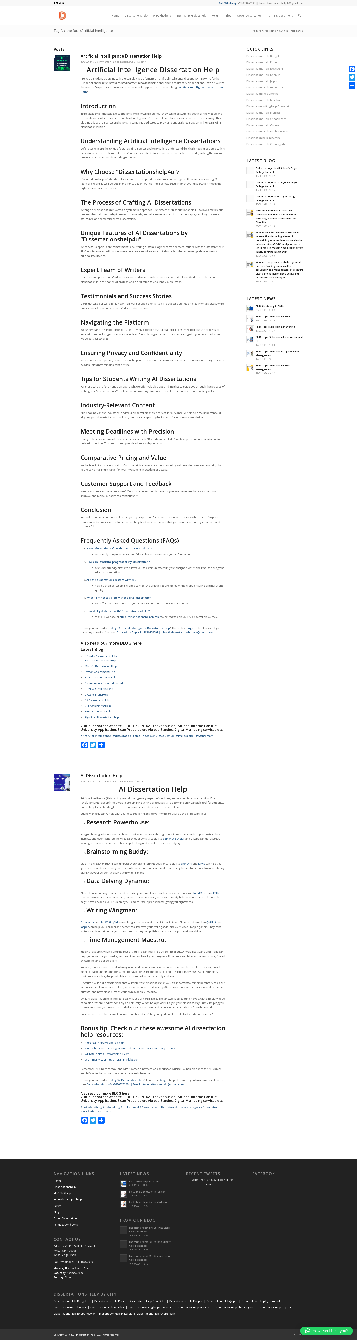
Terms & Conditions (66, 1224)
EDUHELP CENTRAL (137, 726)
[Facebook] (294, 1335)
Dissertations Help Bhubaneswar (267, 131)
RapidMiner (200, 893)
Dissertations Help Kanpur (263, 75)
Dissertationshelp (65, 1187)
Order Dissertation (65, 1218)
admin (142, 61)
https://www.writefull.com (113, 1054)
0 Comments (102, 61)
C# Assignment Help (97, 700)
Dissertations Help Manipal (263, 112)
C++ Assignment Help (98, 706)
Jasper (85, 927)
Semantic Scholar (173, 839)
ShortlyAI (186, 864)
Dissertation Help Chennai (262, 93)
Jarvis (201, 864)
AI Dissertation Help (102, 776)
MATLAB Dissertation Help (101, 666)
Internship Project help (68, 1199)
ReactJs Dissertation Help (100, 660)
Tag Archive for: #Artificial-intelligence (83, 30)
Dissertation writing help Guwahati (268, 106)
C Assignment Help (96, 694)
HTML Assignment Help (99, 689)
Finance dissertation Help (101, 677)
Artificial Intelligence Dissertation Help (121, 56)
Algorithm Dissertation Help (102, 717)
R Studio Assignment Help (101, 656)
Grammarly (88, 922)
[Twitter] (300, 1335)
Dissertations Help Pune (261, 62)
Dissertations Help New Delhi (264, 68)
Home (272, 30)
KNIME (217, 893)
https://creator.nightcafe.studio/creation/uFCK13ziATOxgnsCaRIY (134, 1048)
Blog (116, 61)
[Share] (352, 85)
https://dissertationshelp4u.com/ (140, 617)
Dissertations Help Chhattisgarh (266, 119)
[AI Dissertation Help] (62, 782)
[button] (326, 1331)
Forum (57, 1205)
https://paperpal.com (111, 1042)
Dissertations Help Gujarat (263, 125)
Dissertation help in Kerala (263, 138)
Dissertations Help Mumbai (263, 100)
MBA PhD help (62, 1193)
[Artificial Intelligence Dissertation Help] (62, 63)
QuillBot (211, 922)
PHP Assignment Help (98, 711)
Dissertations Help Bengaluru (264, 56)
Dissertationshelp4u (87, 1334)
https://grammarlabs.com (123, 1059)
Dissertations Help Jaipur (261, 81)
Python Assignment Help (100, 672)
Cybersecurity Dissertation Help (104, 683)
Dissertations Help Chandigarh (265, 144)
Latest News (126, 61)
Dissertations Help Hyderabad (265, 87)
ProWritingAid (109, 922)
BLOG (125, 643)
